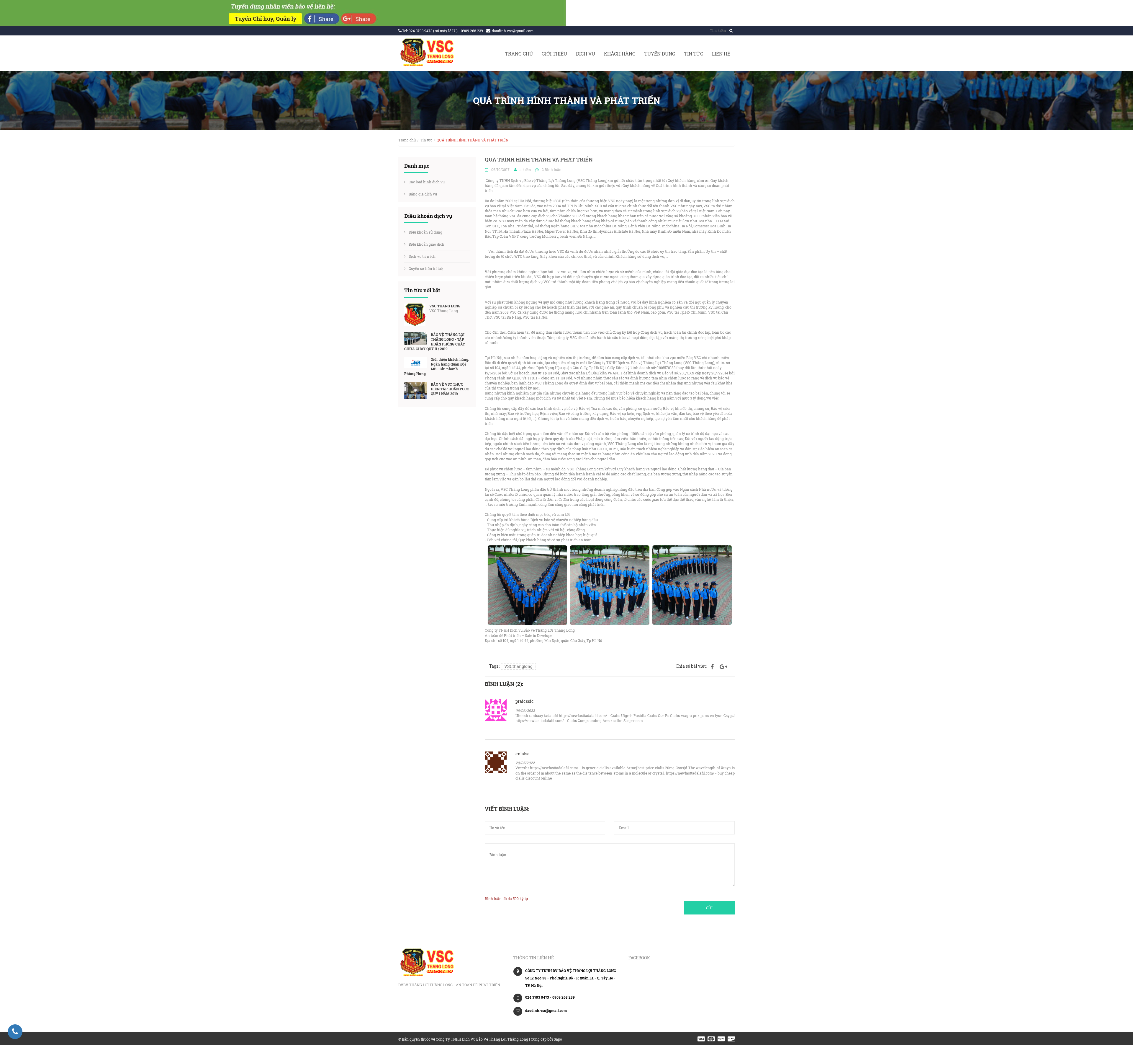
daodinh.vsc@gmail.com (512, 30)
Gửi (709, 907)
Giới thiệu (554, 53)
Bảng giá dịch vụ (423, 194)
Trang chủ (519, 53)
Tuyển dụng (659, 53)
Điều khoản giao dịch (426, 244)
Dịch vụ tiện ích (422, 256)
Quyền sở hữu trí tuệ (426, 268)
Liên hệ (721, 53)
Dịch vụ (585, 53)
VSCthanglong (518, 666)
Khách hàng (620, 53)
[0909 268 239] (15, 1031)
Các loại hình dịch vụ (427, 182)
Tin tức (693, 53)
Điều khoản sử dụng (425, 232)
